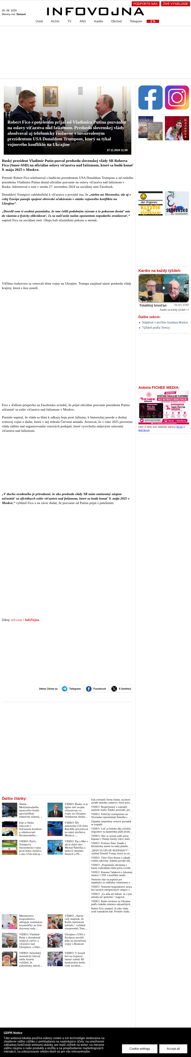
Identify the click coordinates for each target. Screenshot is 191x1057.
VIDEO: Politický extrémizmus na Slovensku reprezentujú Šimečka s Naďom (109, 816)
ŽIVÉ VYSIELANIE (175, 3)
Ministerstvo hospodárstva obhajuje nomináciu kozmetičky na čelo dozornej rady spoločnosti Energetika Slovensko (30, 926)
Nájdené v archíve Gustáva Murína (165, 322)
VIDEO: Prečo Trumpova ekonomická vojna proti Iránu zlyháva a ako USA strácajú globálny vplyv (30, 849)
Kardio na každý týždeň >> (174, 309)
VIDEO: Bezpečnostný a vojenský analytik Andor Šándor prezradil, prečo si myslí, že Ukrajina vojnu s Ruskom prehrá (111, 809)
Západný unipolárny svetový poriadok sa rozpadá (111, 823)
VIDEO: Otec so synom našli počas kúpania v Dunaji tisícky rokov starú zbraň (110, 838)
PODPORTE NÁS (146, 3)
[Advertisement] (95, 52)
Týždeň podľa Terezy (156, 327)
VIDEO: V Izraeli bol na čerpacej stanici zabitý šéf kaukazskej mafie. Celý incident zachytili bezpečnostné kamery (75, 964)
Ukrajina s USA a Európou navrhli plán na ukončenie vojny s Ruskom (75, 939)
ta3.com (16, 620)
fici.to (179, 426)
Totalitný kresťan (153, 305)
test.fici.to (144, 430)
